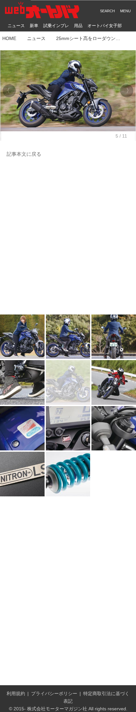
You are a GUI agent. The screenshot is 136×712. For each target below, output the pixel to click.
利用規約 (16, 693)
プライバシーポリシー (54, 693)
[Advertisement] (68, 236)
